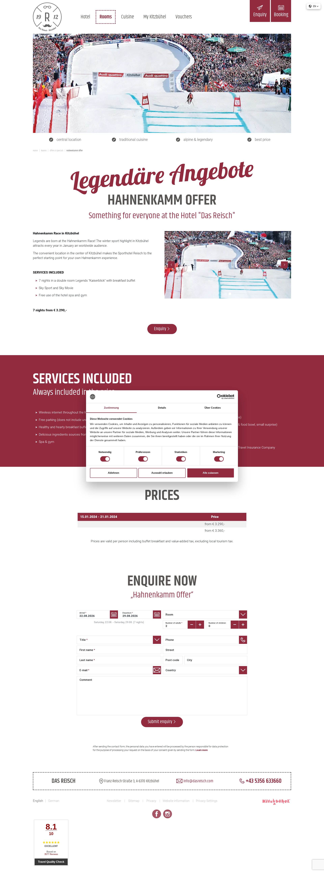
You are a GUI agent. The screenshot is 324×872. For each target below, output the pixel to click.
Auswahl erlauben (162, 472)
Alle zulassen (210, 472)
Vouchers (184, 17)
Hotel (85, 17)
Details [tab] (162, 407)
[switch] (143, 459)
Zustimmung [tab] (111, 407)
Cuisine (127, 17)
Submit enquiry (160, 721)
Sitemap (133, 801)
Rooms (106, 17)
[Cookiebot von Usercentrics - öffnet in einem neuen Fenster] (219, 396)
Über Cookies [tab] (213, 407)
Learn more (202, 750)
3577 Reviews (51, 854)
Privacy (151, 801)
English (38, 801)
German (53, 801)
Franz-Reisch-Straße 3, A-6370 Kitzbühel (131, 781)
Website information (176, 801)
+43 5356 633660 (263, 781)
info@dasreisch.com (198, 781)
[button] (314, 6)
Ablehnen (113, 472)
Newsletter (114, 801)
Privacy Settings (206, 801)
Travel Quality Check (51, 861)
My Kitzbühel (154, 17)
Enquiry (160, 328)
